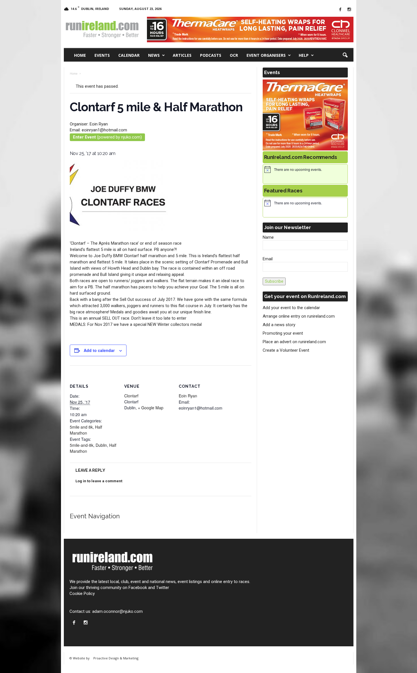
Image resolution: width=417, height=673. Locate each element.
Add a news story (279, 324)
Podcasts (210, 55)
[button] (345, 55)
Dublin (101, 445)
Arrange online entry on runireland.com (299, 316)
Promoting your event (283, 333)
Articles (182, 55)
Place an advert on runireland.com (294, 341)
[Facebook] (340, 10)
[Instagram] (349, 10)
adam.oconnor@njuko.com (117, 611)
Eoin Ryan (188, 396)
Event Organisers (266, 55)
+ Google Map (150, 407)
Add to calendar (99, 350)
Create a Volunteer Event (286, 350)
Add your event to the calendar (291, 307)
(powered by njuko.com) (107, 137)
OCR (234, 55)
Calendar (129, 55)
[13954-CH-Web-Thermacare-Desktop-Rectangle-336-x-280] (305, 114)
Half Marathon (86, 430)
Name (268, 237)
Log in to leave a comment (98, 481)
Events (102, 55)
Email (268, 258)
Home (80, 55)
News (154, 55)
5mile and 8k (81, 427)
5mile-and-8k (81, 445)
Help (304, 55)
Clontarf (131, 396)
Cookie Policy (82, 593)
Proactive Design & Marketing (115, 658)
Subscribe (274, 281)
